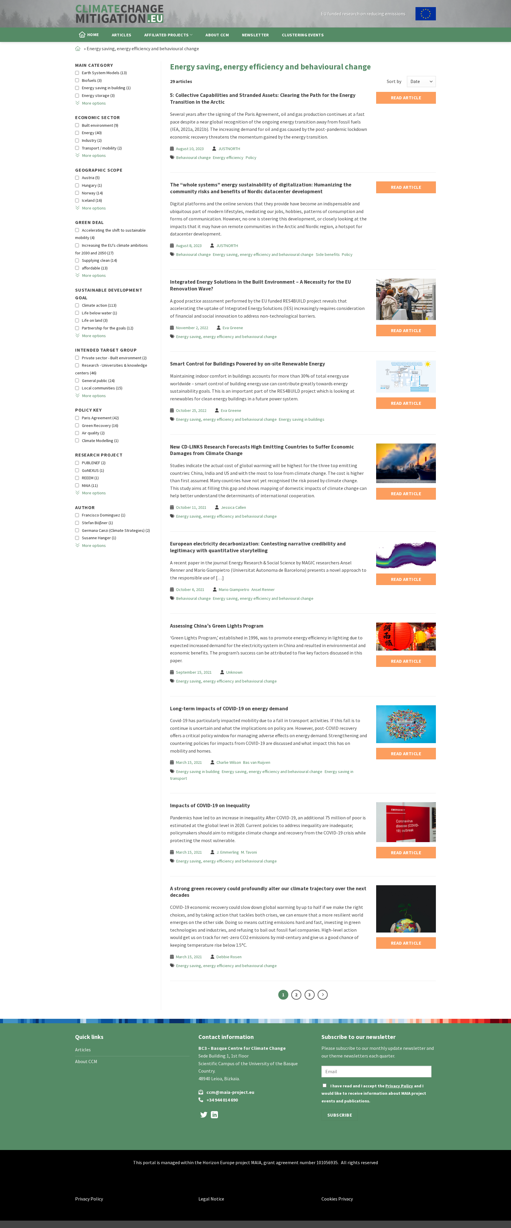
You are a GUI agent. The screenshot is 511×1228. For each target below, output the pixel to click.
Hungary (92, 185)
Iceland (92, 200)
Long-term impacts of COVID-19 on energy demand (229, 708)
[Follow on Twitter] (203, 1115)
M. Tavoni (249, 852)
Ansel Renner (263, 589)
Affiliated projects (166, 35)
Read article (406, 97)
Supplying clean (99, 260)
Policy (251, 157)
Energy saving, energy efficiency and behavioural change (263, 254)
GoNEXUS (93, 470)
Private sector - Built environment (114, 357)
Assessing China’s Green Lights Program (216, 626)
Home (93, 34)
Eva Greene (233, 327)
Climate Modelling (100, 440)
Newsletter (255, 35)
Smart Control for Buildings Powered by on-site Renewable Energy (247, 363)
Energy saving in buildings (301, 419)
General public (98, 380)
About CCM (217, 35)
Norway (92, 193)
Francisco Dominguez (103, 515)
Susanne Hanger (99, 537)
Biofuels (92, 80)
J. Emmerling (227, 852)
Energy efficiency (228, 157)
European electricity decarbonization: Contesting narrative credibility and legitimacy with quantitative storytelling (258, 547)
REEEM (90, 477)
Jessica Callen (233, 507)
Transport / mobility (102, 148)
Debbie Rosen (229, 956)
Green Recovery (100, 425)
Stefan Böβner (97, 522)
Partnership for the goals (107, 328)
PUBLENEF (94, 462)
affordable (95, 268)
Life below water (99, 313)
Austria (91, 177)
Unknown (234, 672)
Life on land (95, 320)
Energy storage (98, 95)
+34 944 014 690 (222, 1100)
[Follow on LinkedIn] (214, 1115)
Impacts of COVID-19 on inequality (210, 805)
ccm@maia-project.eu (230, 1092)
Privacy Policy (399, 1086)
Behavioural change (193, 157)
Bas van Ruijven (256, 762)
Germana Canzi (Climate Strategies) (116, 530)
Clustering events (303, 35)
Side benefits (328, 254)
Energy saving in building (106, 87)
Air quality (93, 433)
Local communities (102, 388)
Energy (92, 132)
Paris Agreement (100, 417)
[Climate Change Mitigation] (119, 13)
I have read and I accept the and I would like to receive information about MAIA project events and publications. (373, 1093)
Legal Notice (211, 1199)
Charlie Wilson (228, 762)
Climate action (99, 305)
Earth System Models (104, 72)
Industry (92, 140)
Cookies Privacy (337, 1199)
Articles (121, 35)
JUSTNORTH (229, 148)
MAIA (90, 485)
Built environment (100, 125)
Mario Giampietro (234, 589)
